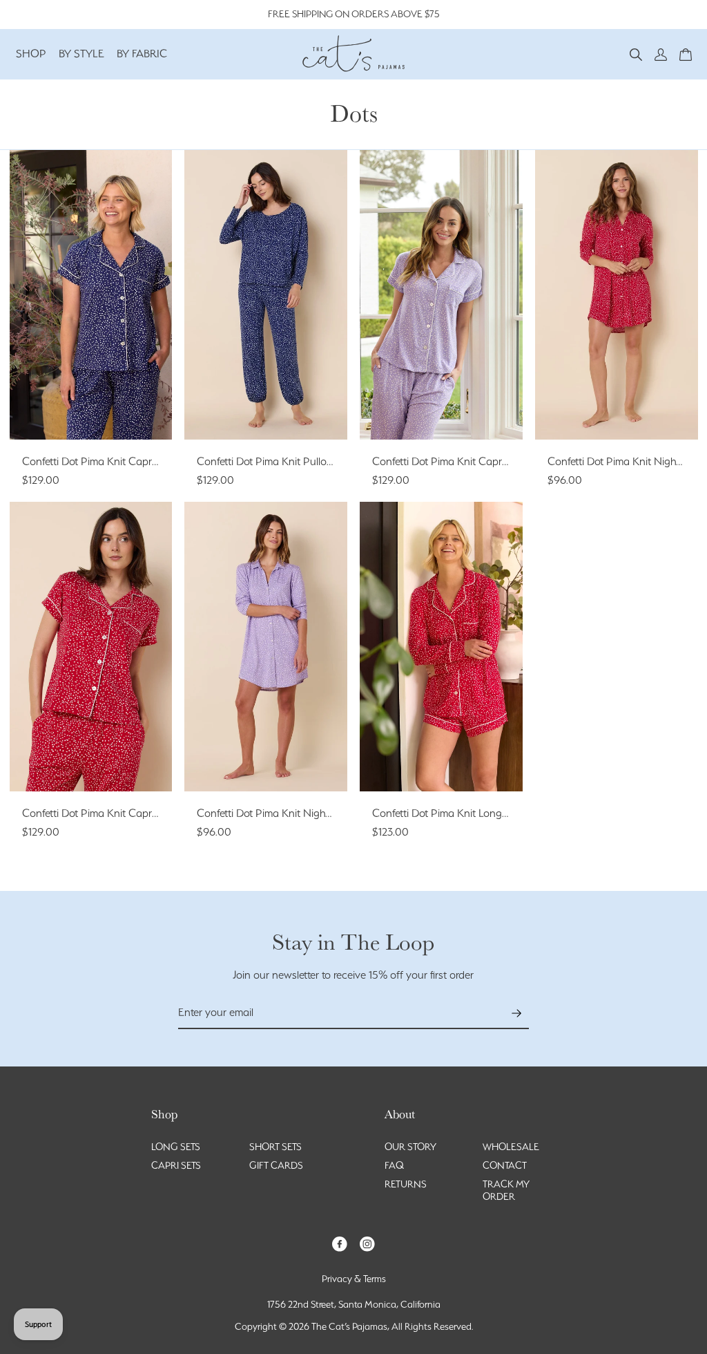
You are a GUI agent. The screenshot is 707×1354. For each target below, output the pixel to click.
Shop (31, 53)
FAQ (394, 1165)
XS (53, 391)
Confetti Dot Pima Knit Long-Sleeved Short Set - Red (493, 813)
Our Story (410, 1146)
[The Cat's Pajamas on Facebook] (339, 1243)
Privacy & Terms (354, 1278)
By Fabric (142, 53)
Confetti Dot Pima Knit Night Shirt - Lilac (290, 813)
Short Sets (275, 1146)
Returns (406, 1184)
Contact (505, 1165)
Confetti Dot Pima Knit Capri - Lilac (453, 461)
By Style (81, 53)
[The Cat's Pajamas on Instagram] (367, 1243)
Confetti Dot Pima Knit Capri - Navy (105, 461)
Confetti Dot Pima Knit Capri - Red (101, 813)
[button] (635, 53)
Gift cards (276, 1165)
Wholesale (511, 1146)
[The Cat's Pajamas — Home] (353, 52)
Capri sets (176, 1165)
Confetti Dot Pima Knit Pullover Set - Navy (295, 461)
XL (90, 413)
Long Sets (175, 1146)
